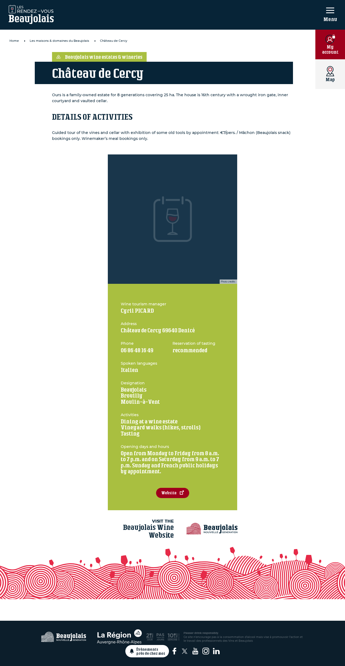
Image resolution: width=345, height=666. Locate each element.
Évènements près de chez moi (150, 651)
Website (169, 493)
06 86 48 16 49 (137, 350)
